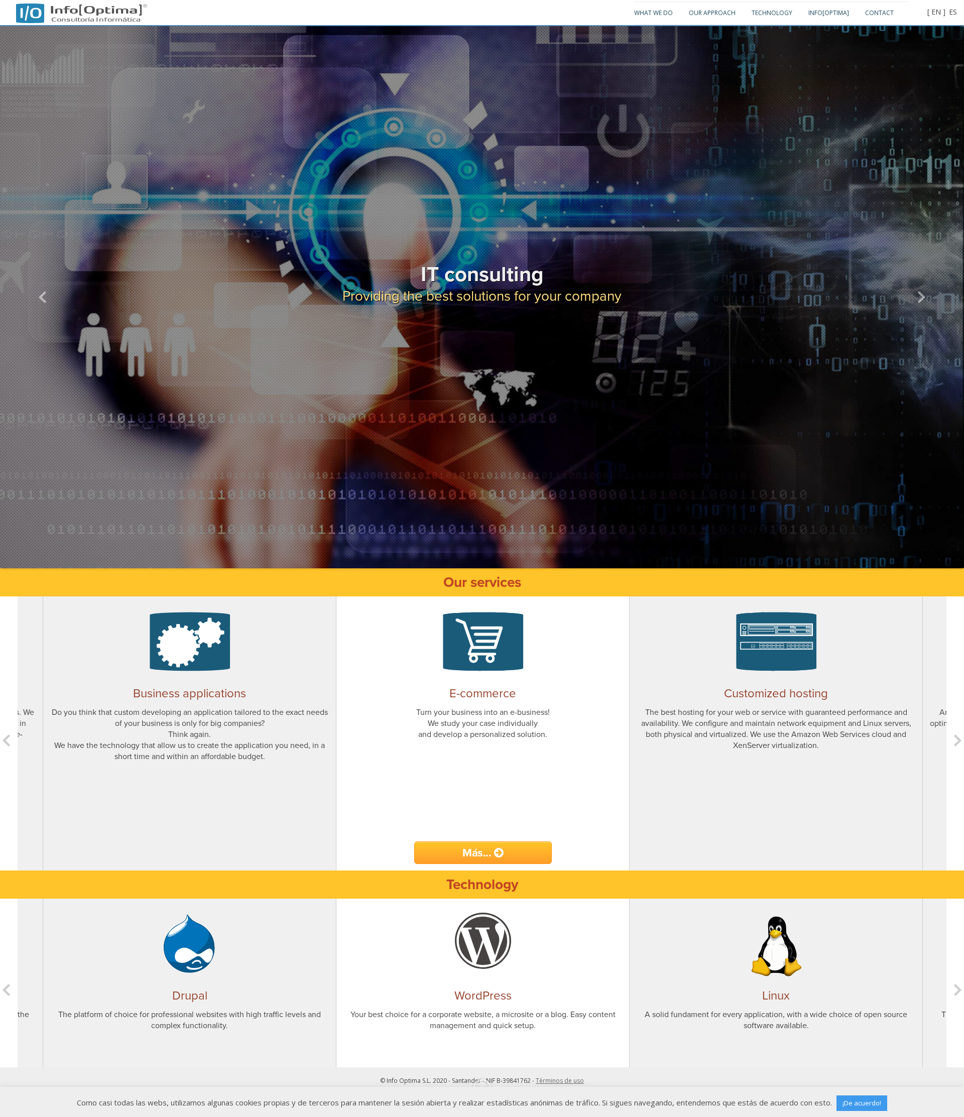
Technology (772, 13)
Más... (478, 852)
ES (953, 12)
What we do (653, 13)
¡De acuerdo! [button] (861, 1102)
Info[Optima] (96, 9)
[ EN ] (936, 12)
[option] (189, 733)
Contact (879, 13)
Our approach (712, 13)
